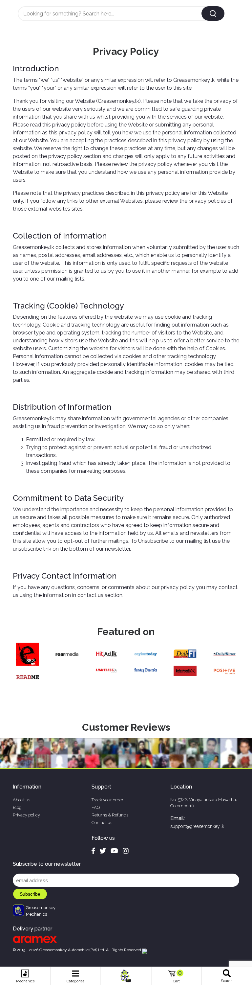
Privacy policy (26, 815)
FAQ (96, 807)
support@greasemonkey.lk (197, 826)
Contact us (102, 822)
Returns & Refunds (110, 815)
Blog (17, 807)
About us (21, 799)
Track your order (107, 799)
